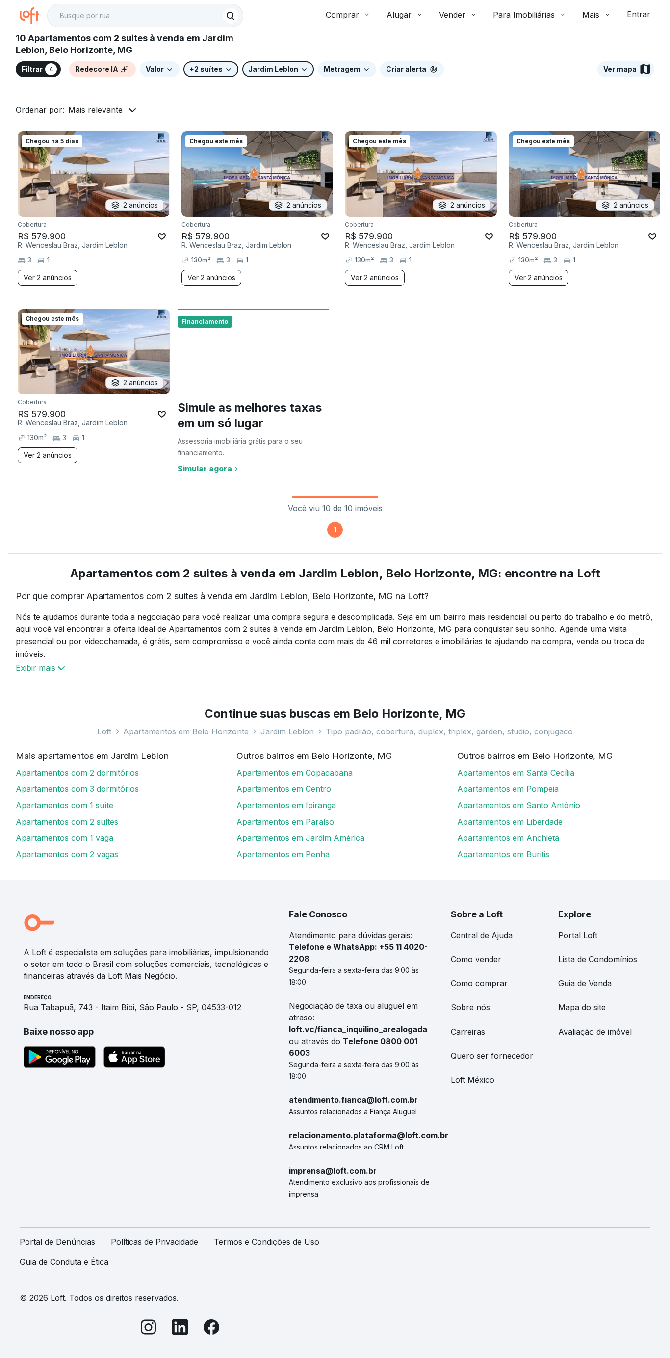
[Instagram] (148, 1328)
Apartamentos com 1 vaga (64, 838)
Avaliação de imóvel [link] (595, 1032)
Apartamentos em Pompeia (508, 789)
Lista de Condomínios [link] (597, 959)
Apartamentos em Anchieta (508, 838)
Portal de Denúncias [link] (57, 1242)
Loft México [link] (472, 1080)
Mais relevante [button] (95, 110)
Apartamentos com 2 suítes (67, 822)
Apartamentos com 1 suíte (64, 805)
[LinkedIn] (180, 1328)
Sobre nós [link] (470, 1007)
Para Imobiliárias (524, 15)
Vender (452, 15)
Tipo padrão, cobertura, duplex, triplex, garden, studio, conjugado (449, 731)
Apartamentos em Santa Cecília (515, 773)
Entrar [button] (638, 14)
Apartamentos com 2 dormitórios (77, 773)
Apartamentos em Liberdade (510, 822)
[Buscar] (230, 16)
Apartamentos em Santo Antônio (518, 805)
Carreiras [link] (468, 1032)
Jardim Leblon (287, 731)
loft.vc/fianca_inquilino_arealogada (358, 1029)
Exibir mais (35, 668)
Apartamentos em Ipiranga (286, 805)
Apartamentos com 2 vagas (67, 854)
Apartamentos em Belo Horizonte (186, 731)
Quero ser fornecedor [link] (492, 1056)
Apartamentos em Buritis (503, 854)
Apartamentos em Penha (283, 854)
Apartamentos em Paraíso (285, 822)
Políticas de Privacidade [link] (154, 1242)
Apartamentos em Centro (283, 789)
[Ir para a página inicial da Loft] (33, 16)
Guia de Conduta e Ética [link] (64, 1262)
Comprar (342, 15)
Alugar (399, 15)
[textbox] (145, 15)
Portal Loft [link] (577, 935)
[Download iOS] (134, 1058)
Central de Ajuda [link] (482, 935)
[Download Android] (60, 1058)
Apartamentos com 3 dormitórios (77, 789)
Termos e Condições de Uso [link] (266, 1242)
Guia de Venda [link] (585, 983)
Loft (104, 731)
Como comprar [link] (479, 983)
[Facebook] (211, 1328)
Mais (590, 15)
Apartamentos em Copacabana (294, 773)
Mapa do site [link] (582, 1007)
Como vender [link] (476, 959)
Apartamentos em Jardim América (300, 838)
